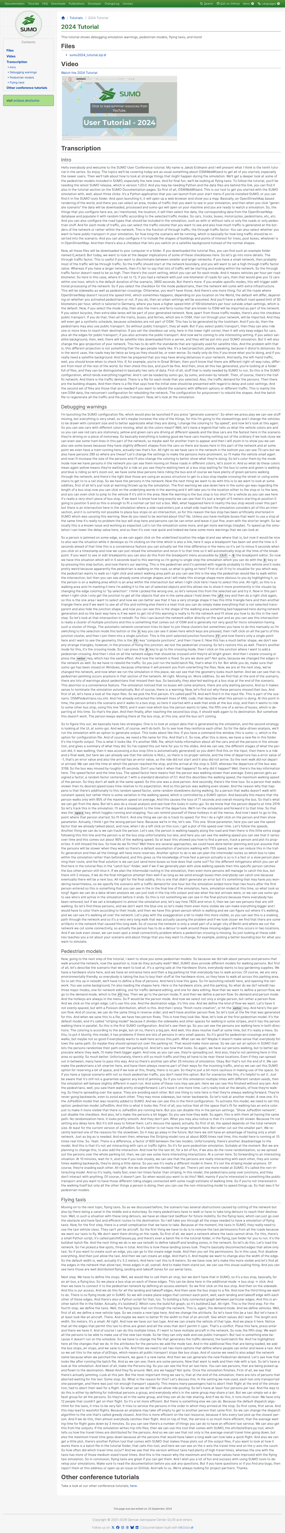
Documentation (15, 3)
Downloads (58, 3)
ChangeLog (112, 3)
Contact (128, 3)
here (133, 1486)
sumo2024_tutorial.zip (86, 55)
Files (10, 50)
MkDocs (184, 1527)
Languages (269, 3)
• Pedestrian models (21, 77)
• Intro (12, 67)
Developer (94, 3)
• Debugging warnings (22, 72)
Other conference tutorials (26, 88)
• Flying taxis (16, 82)
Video (10, 56)
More (247, 3)
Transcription (16, 62)
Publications (76, 3)
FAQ (45, 3)
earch (208, 3)
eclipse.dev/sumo (26, 100)
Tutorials (33, 3)
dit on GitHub (230, 3)
